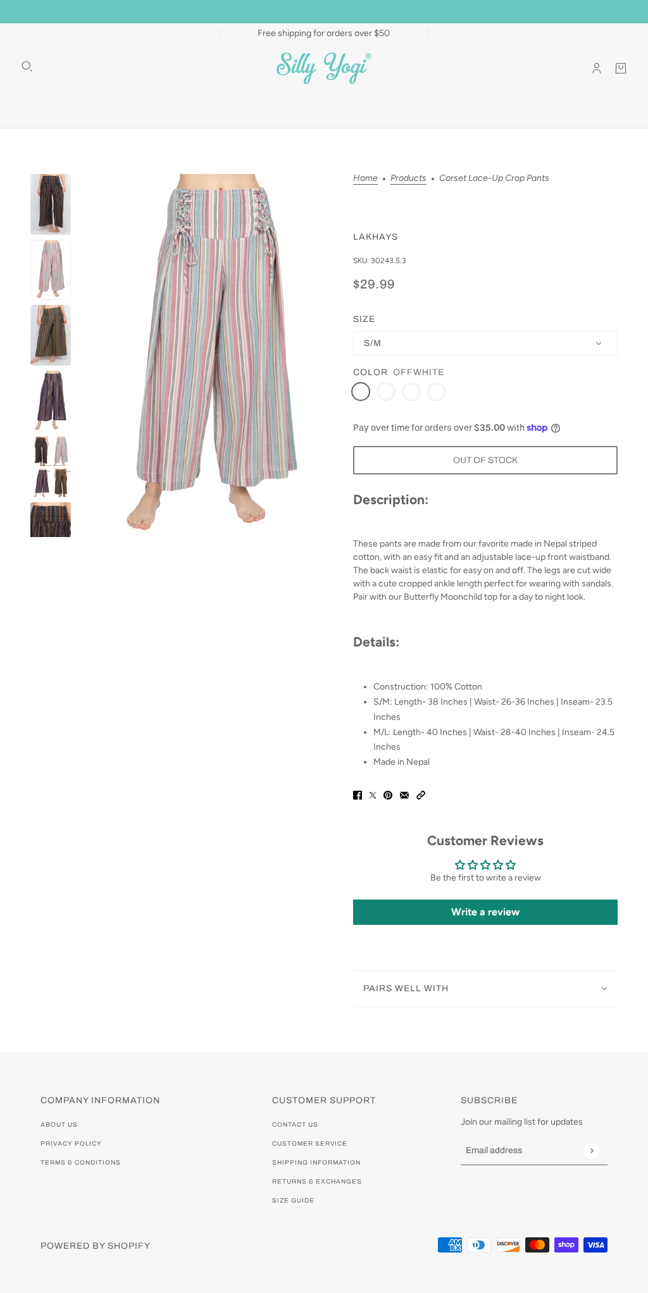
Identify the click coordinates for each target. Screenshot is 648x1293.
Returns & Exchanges (317, 1181)
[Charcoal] (386, 391)
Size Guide (293, 1200)
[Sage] (411, 391)
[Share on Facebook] (357, 794)
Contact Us (295, 1124)
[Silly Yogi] (324, 68)
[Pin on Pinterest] (387, 794)
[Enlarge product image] (212, 355)
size (364, 319)
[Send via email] (404, 794)
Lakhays (375, 237)
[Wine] (436, 391)
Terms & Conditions (80, 1162)
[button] (420, 794)
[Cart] (621, 68)
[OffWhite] (360, 391)
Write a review (485, 912)
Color (370, 372)
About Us (59, 1124)
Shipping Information (316, 1162)
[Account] (597, 68)
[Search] (27, 66)
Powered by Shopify (95, 1246)
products (408, 178)
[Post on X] (372, 794)
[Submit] (591, 1150)
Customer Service (309, 1143)
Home (365, 178)
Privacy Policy (71, 1143)
